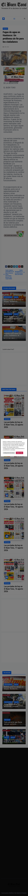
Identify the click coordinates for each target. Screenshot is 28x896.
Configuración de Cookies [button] (9, 452)
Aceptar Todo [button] (19, 452)
